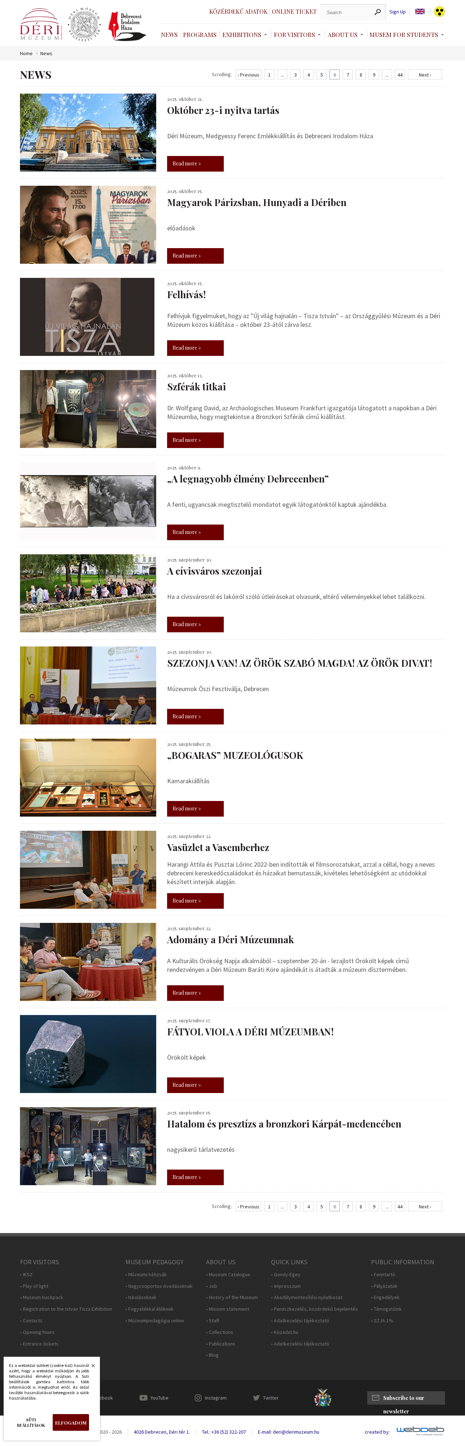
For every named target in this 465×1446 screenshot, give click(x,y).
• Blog (212, 1355)
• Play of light (34, 1286)
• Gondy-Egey (285, 1275)
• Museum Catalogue (228, 1275)
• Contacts (31, 1321)
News (169, 34)
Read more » (187, 163)
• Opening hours (37, 1332)
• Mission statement (227, 1309)
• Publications (220, 1344)
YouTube (159, 1397)
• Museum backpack (41, 1297)
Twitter (271, 1397)
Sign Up (397, 12)
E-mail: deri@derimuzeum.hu (288, 1432)
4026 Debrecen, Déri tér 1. (162, 1432)
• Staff (212, 1321)
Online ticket (294, 11)
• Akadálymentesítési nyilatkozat (306, 1297)
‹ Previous (248, 74)
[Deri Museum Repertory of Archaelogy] (84, 24)
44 (400, 74)
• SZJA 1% (382, 1321)
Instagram (216, 1397)
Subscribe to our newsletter (403, 1399)
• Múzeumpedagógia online (154, 1321)
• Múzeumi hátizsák (146, 1275)
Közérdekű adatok (238, 11)
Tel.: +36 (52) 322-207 (224, 1432)
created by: (377, 1432)
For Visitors (294, 34)
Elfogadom (70, 1423)
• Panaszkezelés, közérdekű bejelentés (314, 1309)
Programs (200, 34)
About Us (342, 34)
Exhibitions (241, 34)
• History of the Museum (232, 1297)
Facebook (102, 1397)
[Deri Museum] (41, 24)
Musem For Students (403, 34)
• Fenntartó (383, 1275)
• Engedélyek (385, 1297)
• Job (211, 1286)
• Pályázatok (384, 1286)
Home (26, 53)
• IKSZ (26, 1275)
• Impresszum (286, 1286)
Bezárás (89, 1367)
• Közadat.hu (284, 1332)
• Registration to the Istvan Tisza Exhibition (66, 1309)
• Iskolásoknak (141, 1297)
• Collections (219, 1332)
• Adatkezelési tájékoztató (300, 1321)
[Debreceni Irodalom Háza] (127, 26)
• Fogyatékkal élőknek (149, 1309)
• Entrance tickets (39, 1344)
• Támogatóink (386, 1309)
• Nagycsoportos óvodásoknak (159, 1286)
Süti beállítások (31, 1422)
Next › (425, 74)
